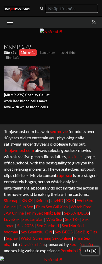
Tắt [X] (90, 251)
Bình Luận (13, 57)
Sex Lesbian (32, 219)
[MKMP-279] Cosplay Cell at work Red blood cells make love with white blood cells (27, 101)
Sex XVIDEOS (76, 212)
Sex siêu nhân (81, 244)
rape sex (64, 175)
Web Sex (54, 219)
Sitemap (11, 200)
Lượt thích (68, 52)
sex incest (76, 156)
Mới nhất (28, 52)
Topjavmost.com (19, 150)
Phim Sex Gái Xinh (52, 206)
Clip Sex (26, 206)
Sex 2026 (25, 225)
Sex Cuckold (48, 225)
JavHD (57, 200)
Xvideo (42, 200)
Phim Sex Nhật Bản (44, 212)
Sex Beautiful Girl (36, 231)
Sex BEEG (64, 231)
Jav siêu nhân (32, 244)
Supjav (12, 238)
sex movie (59, 131)
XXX (70, 200)
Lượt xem (47, 52)
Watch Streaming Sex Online (46, 238)
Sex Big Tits (86, 231)
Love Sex (12, 219)
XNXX (27, 200)
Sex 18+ (72, 219)
